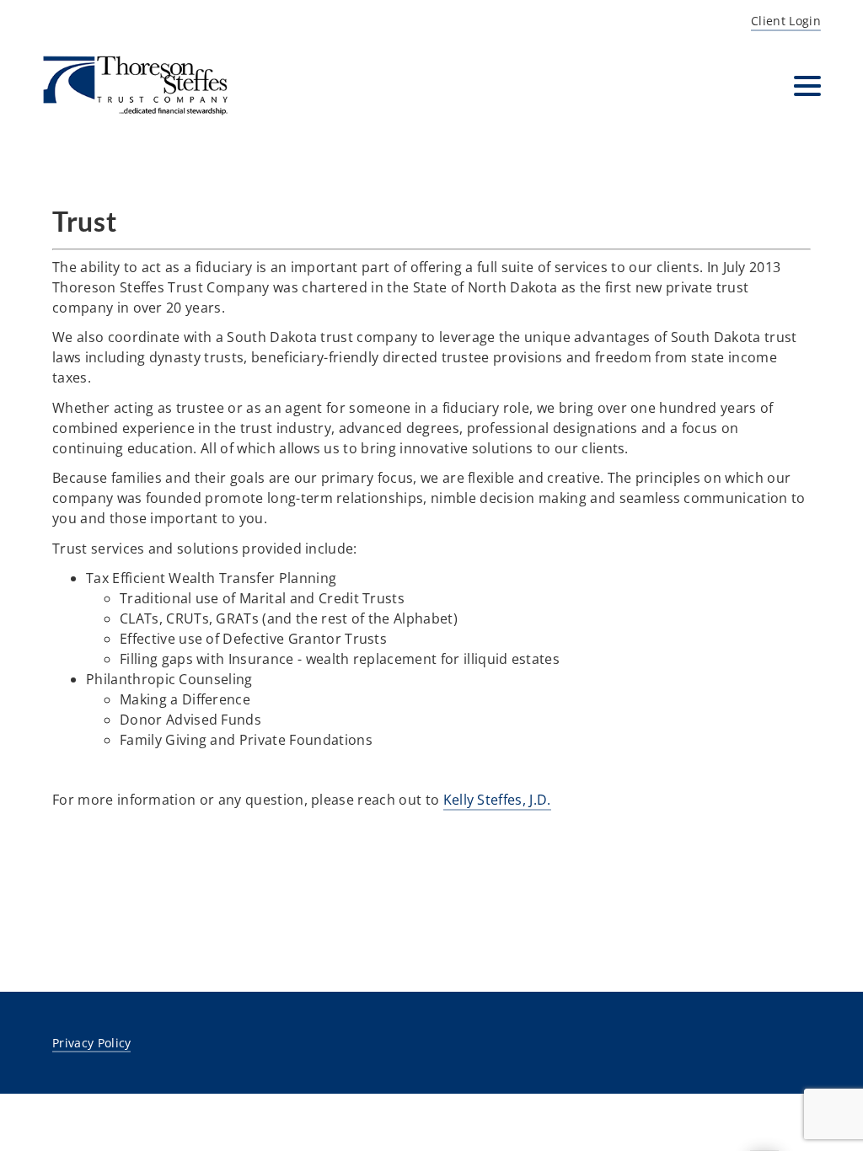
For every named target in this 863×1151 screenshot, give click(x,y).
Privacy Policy (91, 1043)
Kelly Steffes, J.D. (497, 799)
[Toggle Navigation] (807, 86)
